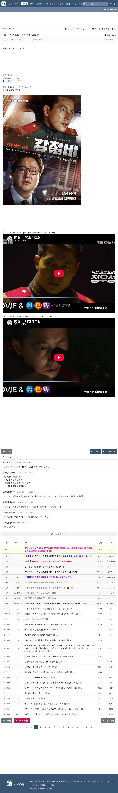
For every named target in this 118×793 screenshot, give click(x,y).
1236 (85, 603)
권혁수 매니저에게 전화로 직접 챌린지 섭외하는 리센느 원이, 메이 (52, 709)
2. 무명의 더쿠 (9, 472)
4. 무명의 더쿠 (9, 502)
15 (49, 693)
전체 (66, 28)
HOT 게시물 (23, 720)
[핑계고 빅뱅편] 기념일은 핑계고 (38, 635)
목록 (9, 451)
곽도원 (16, 81)
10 (77, 727)
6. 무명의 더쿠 (9, 523)
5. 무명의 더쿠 (9, 512)
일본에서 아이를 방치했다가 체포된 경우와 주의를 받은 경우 (49, 682)
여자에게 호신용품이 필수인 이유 (38, 677)
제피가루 (11, 87)
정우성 (10, 81)
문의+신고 (100, 781)
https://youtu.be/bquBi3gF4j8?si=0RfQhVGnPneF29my (30, 232)
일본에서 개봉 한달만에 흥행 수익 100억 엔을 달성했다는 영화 (50, 688)
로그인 (112, 3)
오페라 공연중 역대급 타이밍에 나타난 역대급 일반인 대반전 (49, 614)
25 (57, 630)
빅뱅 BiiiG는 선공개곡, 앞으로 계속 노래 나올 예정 (45, 624)
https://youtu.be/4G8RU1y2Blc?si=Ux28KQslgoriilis (29, 316)
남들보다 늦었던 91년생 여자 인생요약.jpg (42, 661)
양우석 (10, 75)
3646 (54, 593)
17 (56, 667)
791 (65, 582)
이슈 (72, 28)
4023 (54, 598)
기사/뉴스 (92, 28)
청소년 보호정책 (68, 781)
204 (69, 704)
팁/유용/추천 (104, 28)
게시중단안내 (81, 781)
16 (80, 683)
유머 (78, 28)
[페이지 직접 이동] (82, 727)
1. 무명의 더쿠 (9, 462)
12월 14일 (20, 48)
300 (50, 551)
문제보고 (109, 781)
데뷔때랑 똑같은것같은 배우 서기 (38, 629)
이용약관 (42, 781)
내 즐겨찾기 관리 (110, 9)
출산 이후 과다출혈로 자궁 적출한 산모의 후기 (43, 704)
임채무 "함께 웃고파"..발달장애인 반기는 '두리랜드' (45, 656)
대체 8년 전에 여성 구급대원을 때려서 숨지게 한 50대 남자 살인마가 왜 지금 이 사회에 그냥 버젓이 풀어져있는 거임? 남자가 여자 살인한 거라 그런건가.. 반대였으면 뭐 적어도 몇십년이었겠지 (59, 648)
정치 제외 (110, 720)
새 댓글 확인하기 (60, 534)
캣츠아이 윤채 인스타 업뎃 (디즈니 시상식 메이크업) (46, 672)
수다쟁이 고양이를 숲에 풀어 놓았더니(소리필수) (45, 640)
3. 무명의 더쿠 (9, 492)
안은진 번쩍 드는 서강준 (34, 619)
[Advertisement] (59, 19)
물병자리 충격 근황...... (34, 693)
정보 (84, 28)
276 (72, 588)
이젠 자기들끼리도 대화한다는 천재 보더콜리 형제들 (46, 608)
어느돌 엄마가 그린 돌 (33, 698)
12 (57, 635)
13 (65, 662)
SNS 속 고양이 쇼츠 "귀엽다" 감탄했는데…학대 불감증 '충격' (49, 714)
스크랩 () (111, 451)
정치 (113, 28)
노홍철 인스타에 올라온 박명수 (37, 667)
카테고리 (8, 28)
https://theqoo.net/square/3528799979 (28, 40)
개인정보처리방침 (54, 781)
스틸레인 (26, 87)
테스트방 (91, 781)
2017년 (12, 48)
